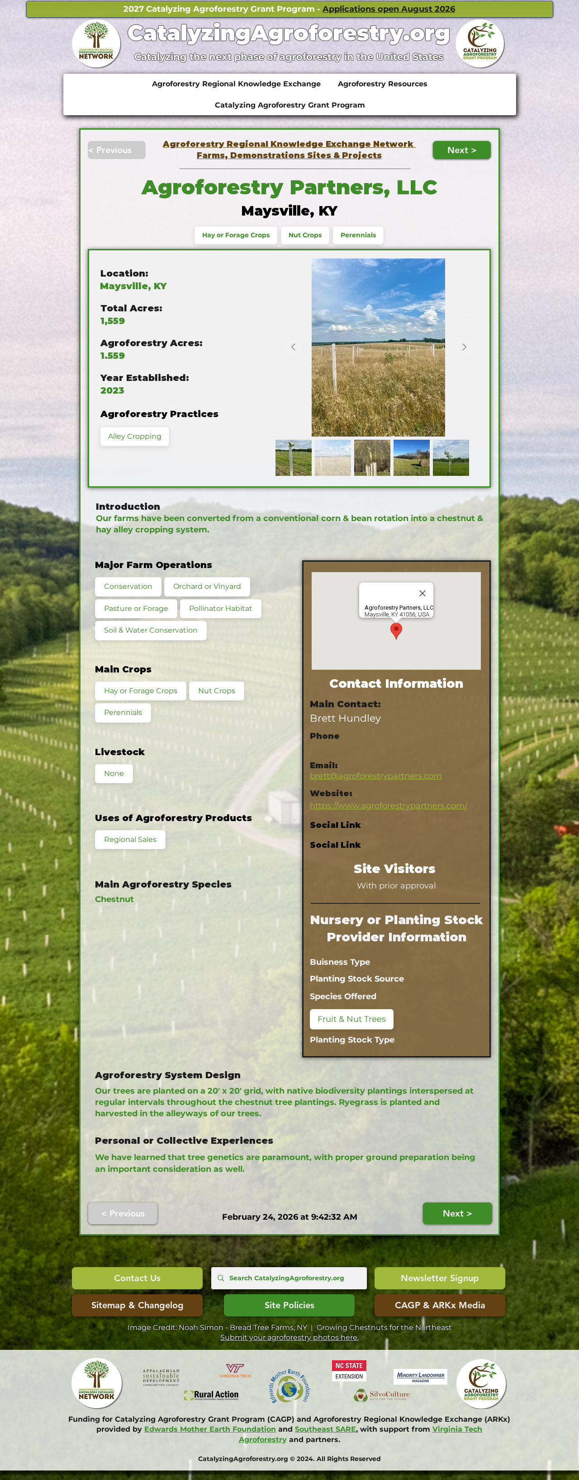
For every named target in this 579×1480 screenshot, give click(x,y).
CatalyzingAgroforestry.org (289, 33)
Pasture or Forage (136, 608)
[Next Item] (464, 347)
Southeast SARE (325, 1429)
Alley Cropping (134, 436)
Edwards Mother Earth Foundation (210, 1429)
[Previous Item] (293, 347)
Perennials (358, 235)
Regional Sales (130, 839)
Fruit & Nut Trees (352, 1019)
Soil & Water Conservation (151, 630)
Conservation (128, 586)
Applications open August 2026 (389, 9)
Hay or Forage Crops (236, 235)
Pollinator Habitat (220, 608)
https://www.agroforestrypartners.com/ (388, 806)
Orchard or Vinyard (207, 586)
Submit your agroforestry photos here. (289, 1337)
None (114, 773)
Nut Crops (305, 235)
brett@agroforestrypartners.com (376, 776)
